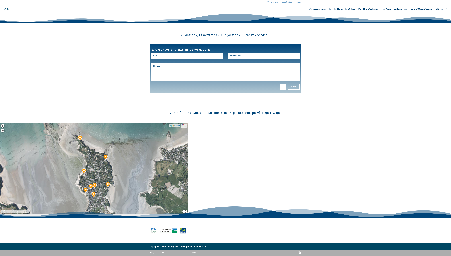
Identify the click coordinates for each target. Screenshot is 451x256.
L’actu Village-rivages (421, 9)
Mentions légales (170, 246)
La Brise (439, 9)
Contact (297, 2)
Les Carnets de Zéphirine (394, 9)
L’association (286, 2)
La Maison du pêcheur (344, 9)
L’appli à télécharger (368, 9)
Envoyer (293, 86)
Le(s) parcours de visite (319, 9)
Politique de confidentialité (193, 246)
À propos (274, 2)
